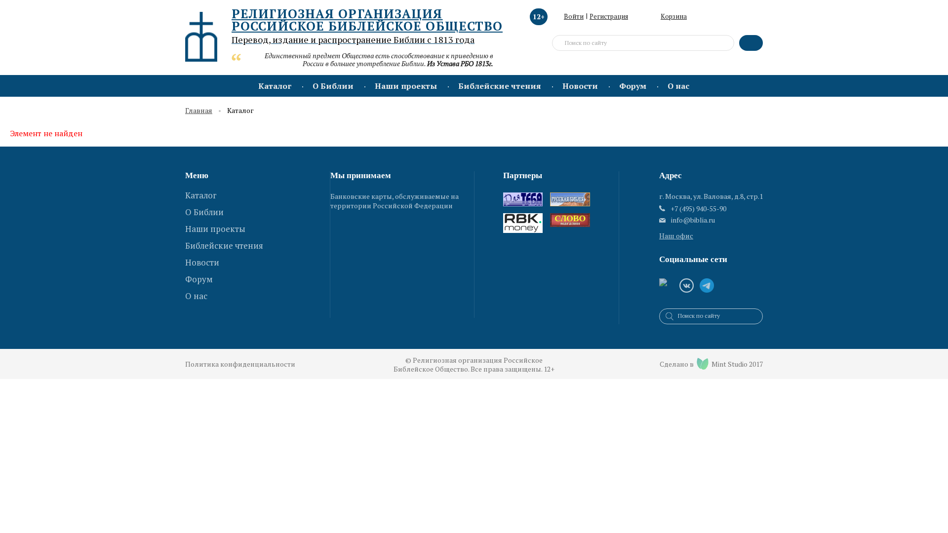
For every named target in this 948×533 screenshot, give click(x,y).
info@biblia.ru (693, 220)
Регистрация (609, 16)
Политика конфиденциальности (240, 364)
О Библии (333, 85)
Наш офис (676, 235)
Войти (574, 16)
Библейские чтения (499, 85)
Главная (198, 111)
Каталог (274, 85)
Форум (632, 85)
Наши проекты (406, 85)
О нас (678, 85)
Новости (580, 85)
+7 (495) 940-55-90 (698, 208)
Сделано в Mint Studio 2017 (711, 364)
